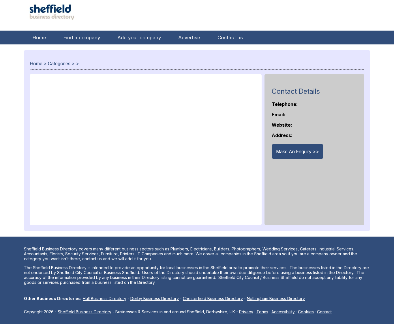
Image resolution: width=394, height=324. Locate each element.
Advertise (189, 37)
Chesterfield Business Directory (213, 298)
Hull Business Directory (104, 298)
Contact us (230, 37)
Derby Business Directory (154, 298)
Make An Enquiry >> (297, 151)
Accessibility (283, 311)
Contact (324, 311)
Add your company (139, 37)
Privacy (246, 311)
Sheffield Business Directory (84, 311)
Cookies (306, 311)
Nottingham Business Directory (276, 298)
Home (39, 37)
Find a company (81, 37)
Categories (59, 63)
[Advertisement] (145, 152)
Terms (262, 311)
